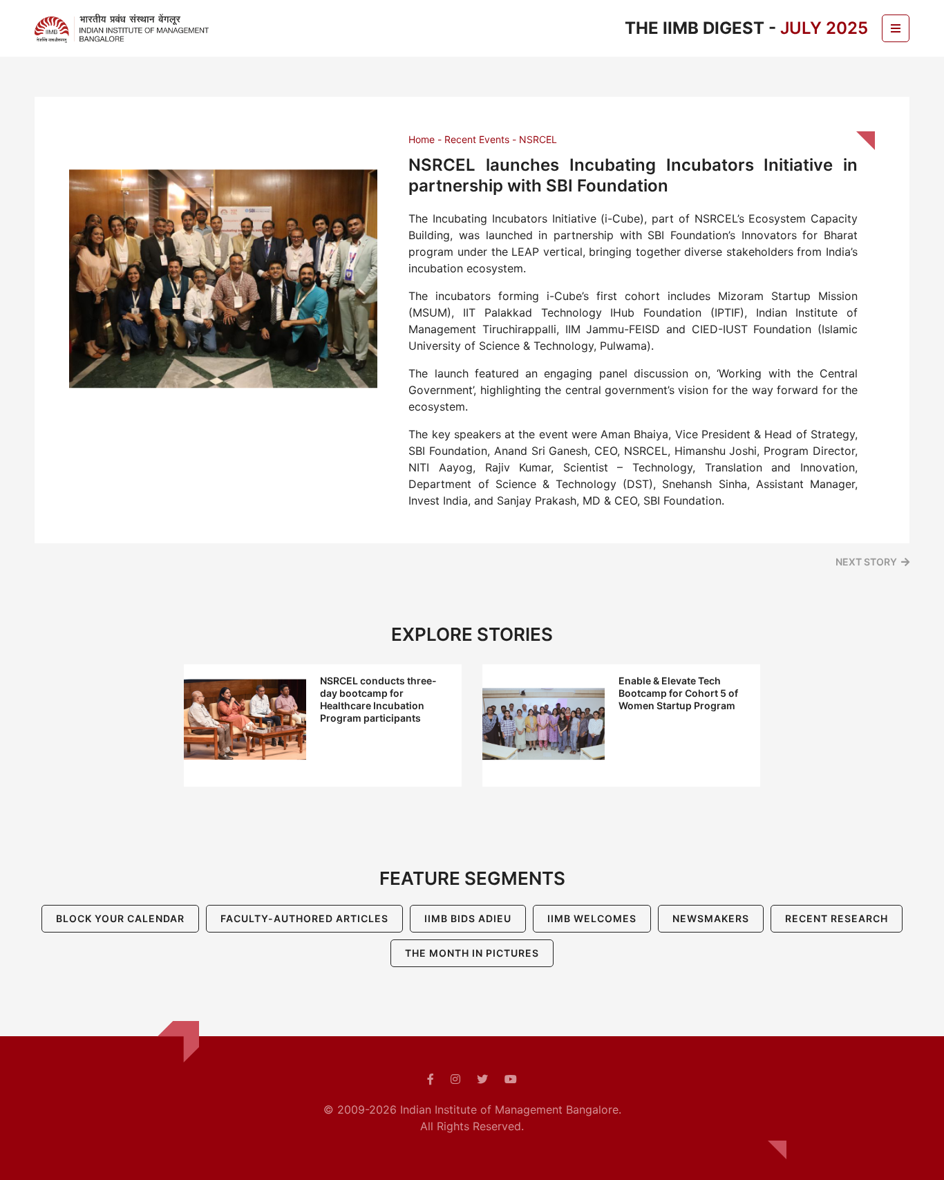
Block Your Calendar (120, 918)
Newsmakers (710, 918)
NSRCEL (538, 139)
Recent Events (476, 139)
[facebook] (430, 1079)
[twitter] (482, 1079)
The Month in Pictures (472, 953)
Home (421, 139)
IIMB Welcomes (591, 918)
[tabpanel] (322, 725)
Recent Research (836, 918)
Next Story (866, 562)
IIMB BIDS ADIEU (467, 918)
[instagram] (455, 1079)
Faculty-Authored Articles (304, 918)
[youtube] (510, 1079)
